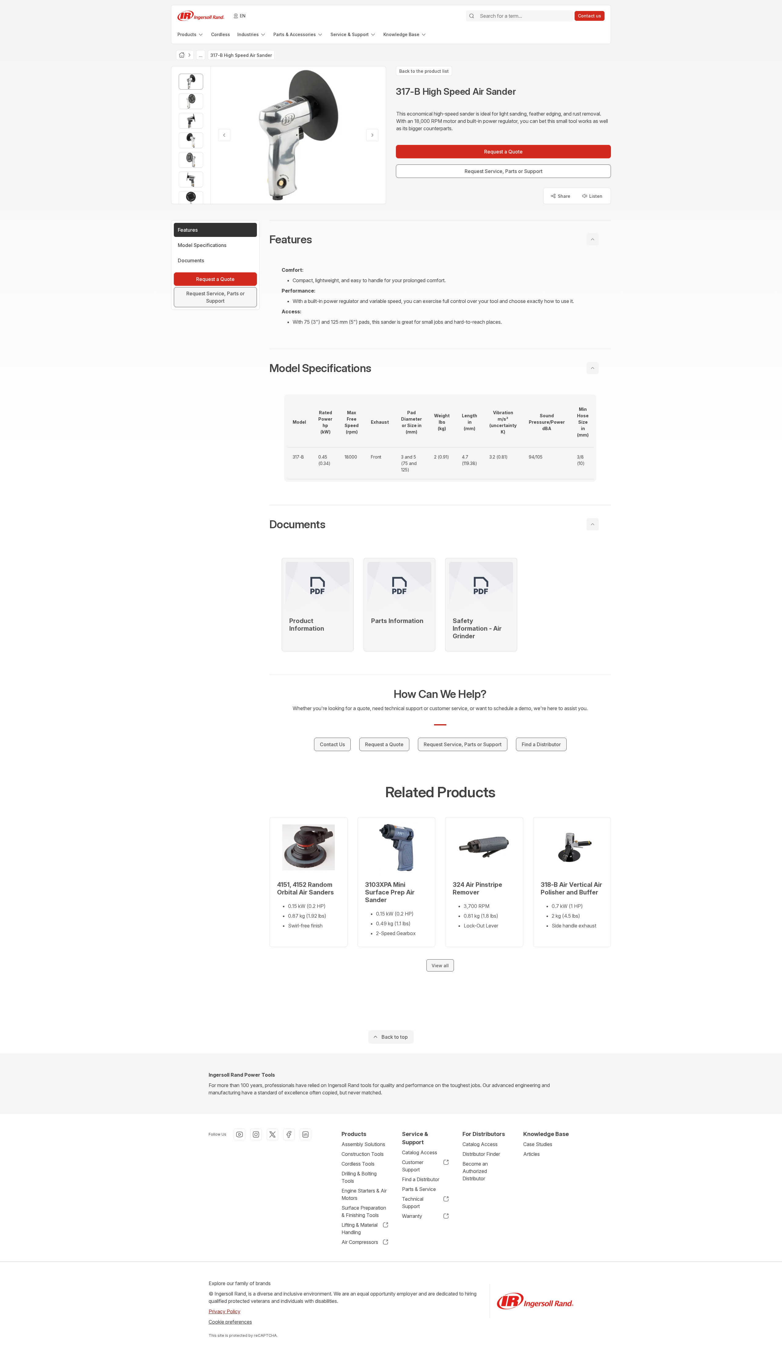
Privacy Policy (224, 1311)
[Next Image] (372, 135)
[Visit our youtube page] (239, 1134)
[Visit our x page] (272, 1134)
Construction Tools (363, 1154)
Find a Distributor (420, 1179)
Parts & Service (419, 1189)
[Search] (471, 15)
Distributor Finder (481, 1154)
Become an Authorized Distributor (475, 1171)
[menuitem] (190, 34)
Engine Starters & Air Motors (364, 1194)
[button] (440, 239)
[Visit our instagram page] (256, 1134)
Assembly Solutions (363, 1144)
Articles (531, 1154)
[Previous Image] (224, 135)
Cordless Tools (358, 1164)
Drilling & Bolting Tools (359, 1177)
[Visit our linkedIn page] (305, 1134)
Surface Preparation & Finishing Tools (364, 1211)
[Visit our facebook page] (289, 1134)
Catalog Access (419, 1152)
